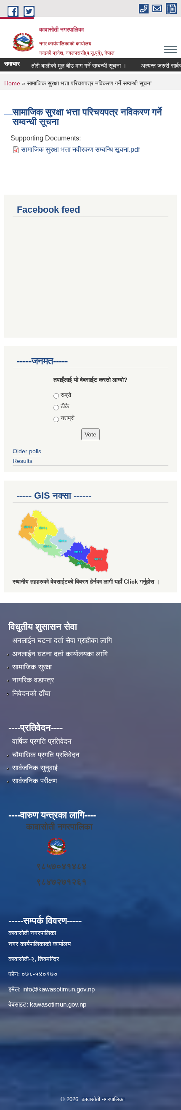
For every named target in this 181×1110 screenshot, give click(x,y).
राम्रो (66, 394)
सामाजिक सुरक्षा (32, 667)
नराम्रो (68, 418)
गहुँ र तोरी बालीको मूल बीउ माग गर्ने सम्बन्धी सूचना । (67, 65)
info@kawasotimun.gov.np (58, 989)
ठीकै (65, 406)
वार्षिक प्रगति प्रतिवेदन (42, 741)
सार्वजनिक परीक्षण (34, 781)
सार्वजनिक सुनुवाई (35, 768)
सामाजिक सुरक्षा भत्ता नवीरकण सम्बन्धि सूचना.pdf (80, 149)
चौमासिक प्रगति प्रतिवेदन (46, 755)
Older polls (27, 451)
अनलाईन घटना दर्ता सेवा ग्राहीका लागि (62, 641)
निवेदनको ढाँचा (31, 694)
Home (12, 83)
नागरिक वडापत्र (33, 680)
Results (22, 460)
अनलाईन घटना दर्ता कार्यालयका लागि (60, 654)
